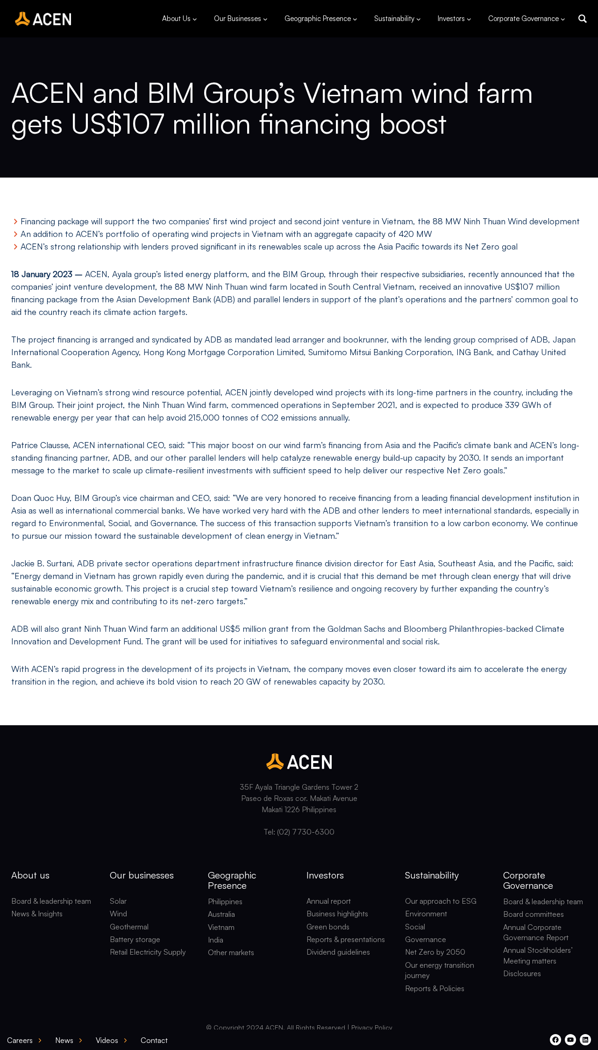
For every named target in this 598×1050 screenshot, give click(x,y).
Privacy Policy (371, 1027)
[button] (582, 18)
